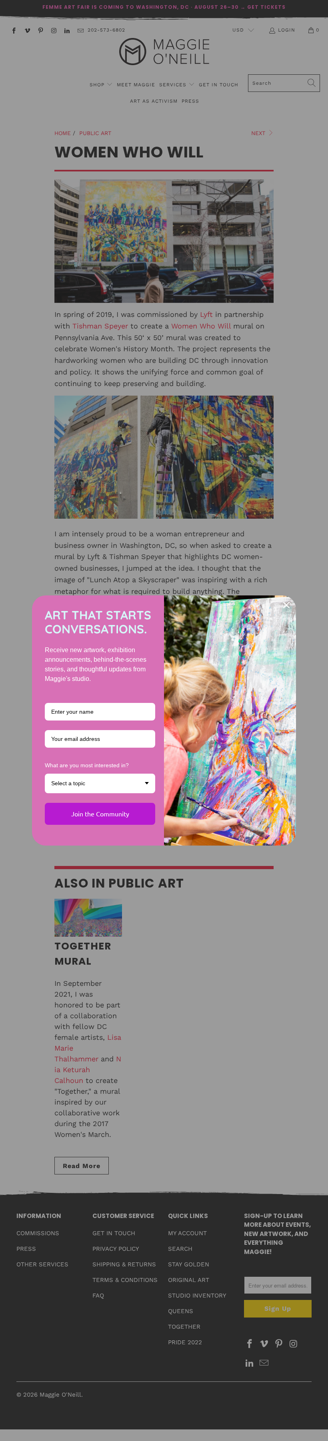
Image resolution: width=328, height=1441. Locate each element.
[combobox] (100, 783)
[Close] (286, 605)
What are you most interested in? (87, 765)
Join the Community (100, 814)
